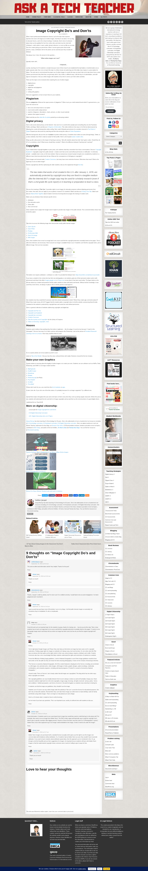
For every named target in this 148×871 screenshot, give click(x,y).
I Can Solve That (110, 747)
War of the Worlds (36, 356)
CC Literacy (108, 551)
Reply (28, 569)
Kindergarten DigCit (110, 636)
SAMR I (107, 496)
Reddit (66, 495)
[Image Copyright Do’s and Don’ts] (41, 469)
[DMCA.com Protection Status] (110, 797)
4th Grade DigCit (110, 627)
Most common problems (112, 754)
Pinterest (60, 495)
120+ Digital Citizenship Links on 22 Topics (41, 416)
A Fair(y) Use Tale (87, 191)
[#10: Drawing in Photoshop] (109, 200)
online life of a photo (44, 117)
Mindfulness (108, 489)
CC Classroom (109, 599)
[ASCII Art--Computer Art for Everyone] (109, 164)
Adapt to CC (108, 578)
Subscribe (110, 111)
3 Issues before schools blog (113, 537)
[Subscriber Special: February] (109, 173)
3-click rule (108, 741)
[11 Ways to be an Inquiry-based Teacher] (118, 200)
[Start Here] (109, 191)
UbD (106, 502)
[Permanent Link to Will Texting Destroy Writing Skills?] (35, 526)
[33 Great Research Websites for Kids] (109, 182)
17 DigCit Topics (109, 614)
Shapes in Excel (109, 651)
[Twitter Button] (108, 22)
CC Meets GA (109, 554)
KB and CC (108, 715)
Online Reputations (75, 131)
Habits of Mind (109, 486)
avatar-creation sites (77, 136)
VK (71, 495)
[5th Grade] (118, 182)
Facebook (52, 495)
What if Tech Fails (110, 760)
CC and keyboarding (111, 590)
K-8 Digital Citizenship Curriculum (38, 413)
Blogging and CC (110, 540)
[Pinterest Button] (114, 22)
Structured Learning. (33, 430)
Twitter (45, 495)
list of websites (56, 387)
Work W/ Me (79, 17)
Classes (70, 17)
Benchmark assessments (112, 513)
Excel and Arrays (110, 648)
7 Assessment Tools (111, 510)
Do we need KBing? (110, 705)
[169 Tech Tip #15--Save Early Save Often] (118, 173)
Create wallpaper (110, 688)
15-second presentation (111, 730)
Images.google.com (50, 280)
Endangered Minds (110, 558)
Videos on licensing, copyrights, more (38, 321)
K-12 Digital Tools (59, 17)
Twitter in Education (110, 676)
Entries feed (108, 780)
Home (27, 17)
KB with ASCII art (110, 721)
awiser (33, 711)
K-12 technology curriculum (35, 423)
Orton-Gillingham (110, 492)
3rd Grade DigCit (110, 624)
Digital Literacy (109, 474)
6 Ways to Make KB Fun (112, 696)
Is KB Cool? (108, 712)
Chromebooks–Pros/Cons (112, 569)
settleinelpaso (35, 562)
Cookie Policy (36, 17)
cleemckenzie (35, 590)
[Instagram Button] (119, 22)
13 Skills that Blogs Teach (112, 533)
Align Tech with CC (110, 581)
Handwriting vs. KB (110, 709)
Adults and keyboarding (111, 699)
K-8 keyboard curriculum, (50, 423)
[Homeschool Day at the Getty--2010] (118, 191)
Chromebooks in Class (111, 566)
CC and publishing (110, 593)
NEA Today (37, 427)
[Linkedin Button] (117, 22)
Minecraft (107, 751)
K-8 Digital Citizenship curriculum (67, 423)
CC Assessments (110, 517)
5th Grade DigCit (110, 630)
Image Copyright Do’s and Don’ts (63, 31)
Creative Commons (50, 159)
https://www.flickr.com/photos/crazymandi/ (87, 275)
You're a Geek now (110, 679)
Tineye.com (61, 280)
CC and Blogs (109, 587)
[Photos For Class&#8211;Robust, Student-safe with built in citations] (41, 489)
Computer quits (109, 744)
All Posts (104, 17)
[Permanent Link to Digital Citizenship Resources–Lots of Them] (73, 526)
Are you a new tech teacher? (113, 662)
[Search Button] (122, 22)
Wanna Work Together (37, 193)
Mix (88, 495)
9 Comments (64, 34)
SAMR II (107, 499)
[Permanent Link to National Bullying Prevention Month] (92, 526)
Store (96, 17)
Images (73, 27)
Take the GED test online (112, 222)
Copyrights (56, 27)
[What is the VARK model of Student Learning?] (118, 164)
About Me (88, 17)
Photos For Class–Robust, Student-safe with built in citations (44, 491)
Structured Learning (110, 768)
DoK (106, 477)
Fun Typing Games (110, 212)
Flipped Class (109, 480)
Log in (107, 777)
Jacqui (44, 500)
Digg (76, 495)
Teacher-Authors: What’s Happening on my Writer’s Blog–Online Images (47, 452)
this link (80, 164)
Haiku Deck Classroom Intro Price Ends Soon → (87, 544)
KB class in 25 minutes (111, 718)
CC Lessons (108, 548)
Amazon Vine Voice (57, 425)
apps (63, 387)
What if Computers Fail (111, 757)
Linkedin (82, 495)
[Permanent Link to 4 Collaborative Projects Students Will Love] (54, 526)
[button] (109, 371)
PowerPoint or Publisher (112, 733)
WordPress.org (109, 786)
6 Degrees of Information (54, 127)
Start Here (47, 17)
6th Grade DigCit (110, 633)
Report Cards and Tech (111, 525)
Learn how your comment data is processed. (61, 811)
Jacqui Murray (30, 421)
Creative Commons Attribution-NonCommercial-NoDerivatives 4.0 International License (61, 857)
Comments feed (109, 783)
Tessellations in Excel (111, 654)
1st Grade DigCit (110, 617)
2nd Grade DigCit (110, 620)
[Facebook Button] (111, 22)
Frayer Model (109, 483)
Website (31, 514)
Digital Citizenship (65, 27)
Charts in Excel (109, 645)
